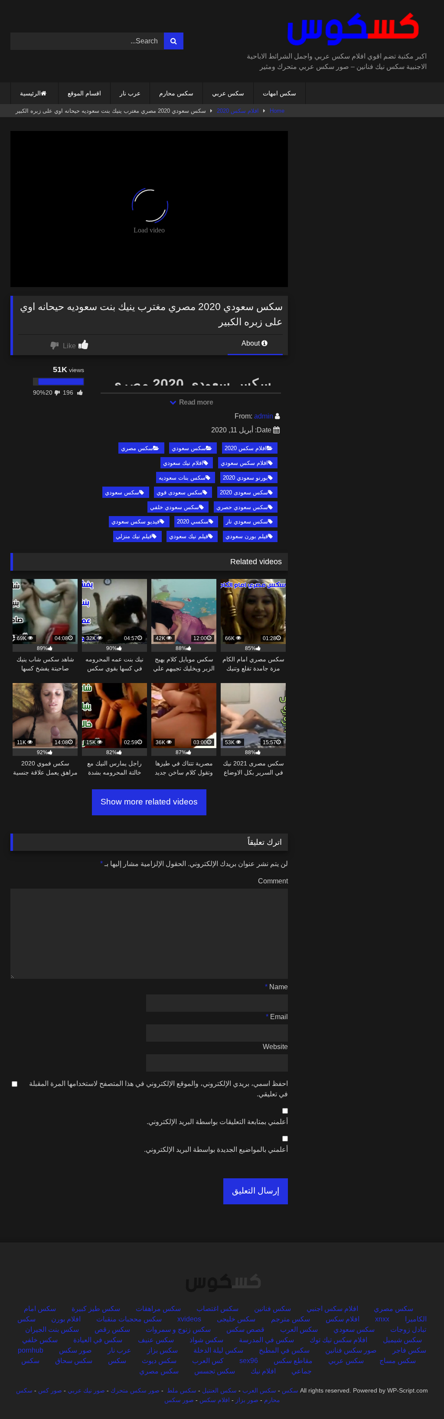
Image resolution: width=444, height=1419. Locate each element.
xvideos (189, 1319)
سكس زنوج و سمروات (178, 1329)
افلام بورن (66, 1319)
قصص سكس (245, 1329)
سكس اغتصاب (217, 1308)
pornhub (30, 1350)
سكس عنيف (156, 1340)
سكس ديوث (159, 1360)
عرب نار (130, 93)
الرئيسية (30, 93)
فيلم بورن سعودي (246, 536)
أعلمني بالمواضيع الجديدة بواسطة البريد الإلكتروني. (216, 1149)
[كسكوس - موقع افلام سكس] (338, 29)
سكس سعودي (189, 448)
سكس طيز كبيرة (96, 1308)
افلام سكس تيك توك (338, 1340)
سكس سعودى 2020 (244, 492)
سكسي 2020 (193, 521)
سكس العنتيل (219, 1390)
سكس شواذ (206, 1340)
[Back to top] (417, 1393)
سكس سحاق (73, 1360)
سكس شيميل (402, 1340)
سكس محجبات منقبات (129, 1319)
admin (263, 416)
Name (276, 987)
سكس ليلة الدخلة (218, 1350)
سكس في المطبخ (284, 1350)
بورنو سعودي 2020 (245, 477)
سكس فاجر (409, 1350)
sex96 (248, 1360)
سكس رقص (112, 1329)
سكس (117, 1360)
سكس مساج (397, 1360)
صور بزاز (246, 1399)
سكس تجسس (214, 1371)
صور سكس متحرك (135, 1390)
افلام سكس (342, 1319)
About (251, 343)
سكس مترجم (290, 1319)
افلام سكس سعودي (244, 463)
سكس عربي (228, 93)
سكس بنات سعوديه (182, 477)
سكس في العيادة (97, 1340)
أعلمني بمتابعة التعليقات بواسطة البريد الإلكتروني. (217, 1121)
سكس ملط (181, 1390)
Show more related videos (149, 801)
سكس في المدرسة (266, 1340)
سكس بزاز (162, 1350)
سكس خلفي (40, 1340)
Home (277, 111)
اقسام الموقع (84, 93)
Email (277, 1016)
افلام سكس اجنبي (332, 1308)
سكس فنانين (272, 1308)
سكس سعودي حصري (242, 507)
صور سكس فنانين (351, 1350)
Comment (273, 881)
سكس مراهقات (158, 1308)
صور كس (50, 1390)
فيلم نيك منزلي (134, 536)
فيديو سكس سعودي (135, 521)
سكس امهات (279, 93)
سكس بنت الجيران (52, 1329)
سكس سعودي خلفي (174, 507)
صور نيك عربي (86, 1390)
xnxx (382, 1319)
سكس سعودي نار (247, 521)
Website (275, 1046)
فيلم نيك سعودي (188, 536)
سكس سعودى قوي (179, 492)
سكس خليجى (236, 1319)
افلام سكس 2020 (238, 111)
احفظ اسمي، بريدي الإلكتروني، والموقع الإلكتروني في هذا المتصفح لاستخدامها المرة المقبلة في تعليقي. (158, 1089)
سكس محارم (176, 93)
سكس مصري (137, 448)
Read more (195, 402)
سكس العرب (299, 1329)
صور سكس (75, 1350)
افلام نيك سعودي (183, 463)
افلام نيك (263, 1371)
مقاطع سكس (293, 1360)
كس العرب (208, 1360)
